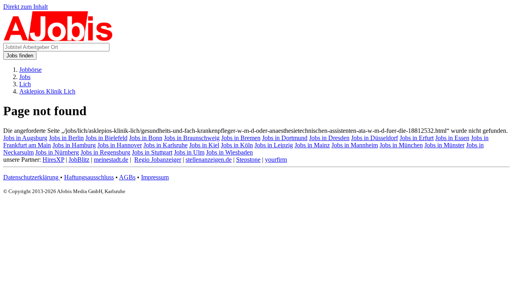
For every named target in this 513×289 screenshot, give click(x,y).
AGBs (127, 177)
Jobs (24, 76)
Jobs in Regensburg (105, 152)
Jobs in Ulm (189, 152)
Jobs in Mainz (312, 145)
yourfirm (276, 159)
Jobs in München (401, 145)
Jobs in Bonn (145, 137)
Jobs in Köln (237, 145)
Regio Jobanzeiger (157, 159)
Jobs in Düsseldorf (374, 137)
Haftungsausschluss (89, 177)
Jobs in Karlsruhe (165, 145)
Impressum (155, 177)
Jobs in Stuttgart (152, 152)
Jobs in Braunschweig (192, 137)
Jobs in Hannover (119, 145)
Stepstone (248, 159)
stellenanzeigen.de (209, 159)
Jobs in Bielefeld (106, 137)
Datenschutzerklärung (31, 177)
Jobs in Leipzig (273, 145)
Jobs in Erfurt (417, 137)
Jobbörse (30, 69)
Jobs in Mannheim (354, 145)
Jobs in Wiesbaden (229, 152)
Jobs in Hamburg (74, 145)
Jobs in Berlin (66, 137)
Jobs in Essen (452, 137)
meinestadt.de (111, 159)
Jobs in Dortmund (284, 137)
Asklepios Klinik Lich (47, 91)
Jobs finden (19, 56)
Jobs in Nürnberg (57, 152)
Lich (25, 84)
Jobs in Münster (444, 145)
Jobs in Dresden (329, 137)
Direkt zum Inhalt (25, 6)
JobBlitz (79, 159)
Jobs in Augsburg (25, 137)
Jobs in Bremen (241, 137)
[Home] (58, 39)
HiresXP (53, 159)
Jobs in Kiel (204, 145)
